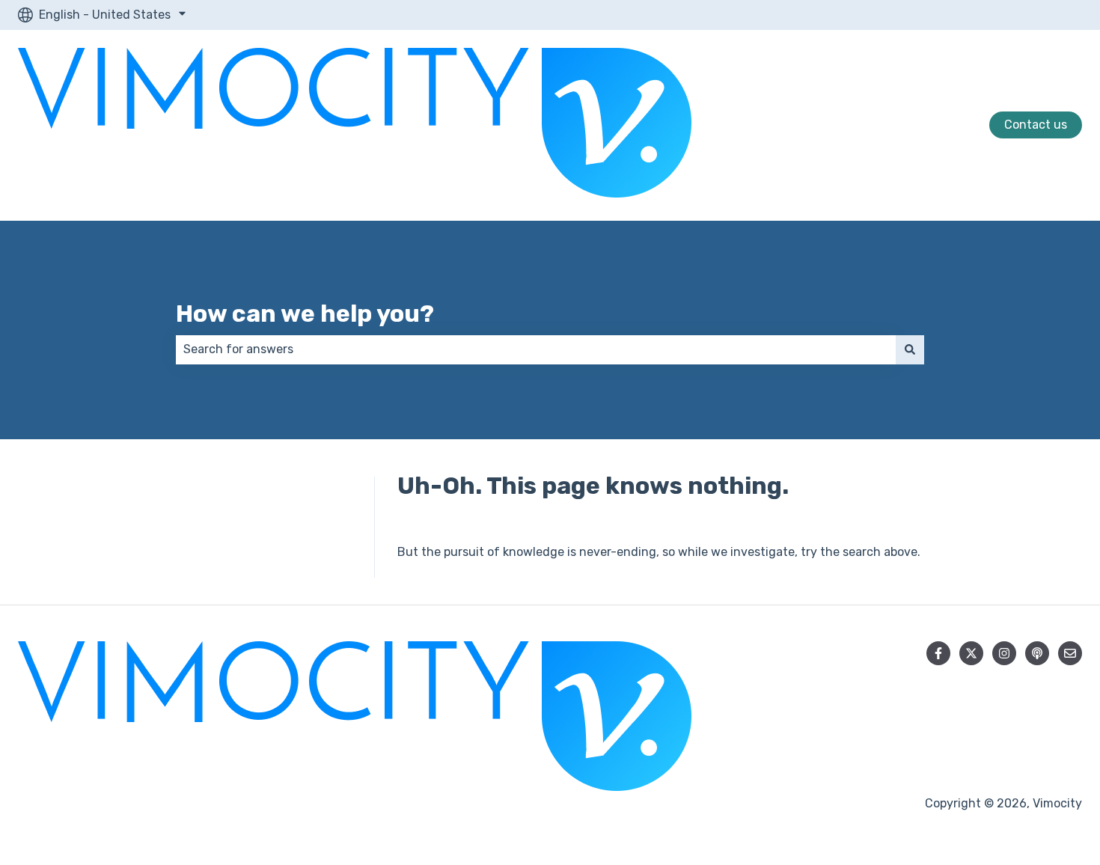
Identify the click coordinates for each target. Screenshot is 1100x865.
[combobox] (536, 349)
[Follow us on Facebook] (938, 653)
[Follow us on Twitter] (971, 653)
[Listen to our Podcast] (1037, 653)
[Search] (910, 349)
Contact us (1035, 124)
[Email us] (1070, 653)
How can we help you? (305, 313)
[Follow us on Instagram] (1004, 653)
